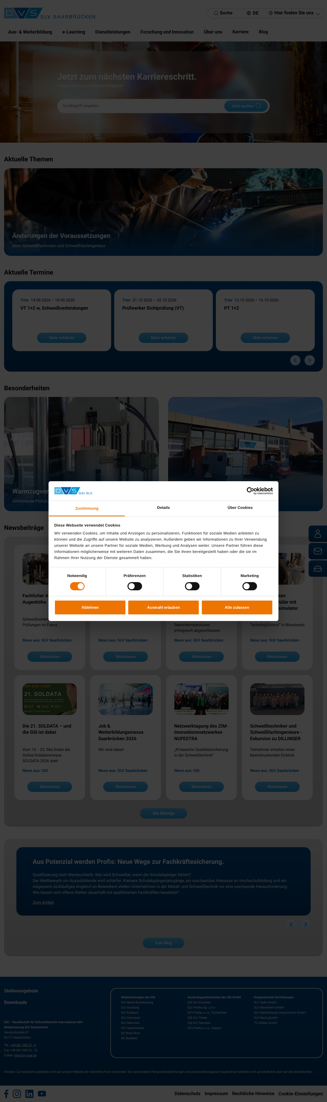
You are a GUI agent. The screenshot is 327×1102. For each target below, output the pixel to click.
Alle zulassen (237, 607)
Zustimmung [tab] (87, 508)
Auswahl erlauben (163, 607)
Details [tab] (163, 508)
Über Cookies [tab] (240, 508)
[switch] (134, 586)
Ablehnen (90, 607)
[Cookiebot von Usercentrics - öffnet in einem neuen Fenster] (250, 491)
